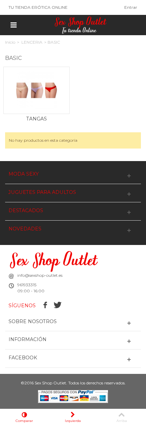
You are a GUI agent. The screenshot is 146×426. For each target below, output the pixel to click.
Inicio (10, 42)
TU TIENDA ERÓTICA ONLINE (38, 7)
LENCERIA (31, 42)
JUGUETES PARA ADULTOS (42, 192)
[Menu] (13, 25)
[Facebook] (45, 305)
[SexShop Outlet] (81, 24)
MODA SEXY (23, 174)
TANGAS (36, 118)
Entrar (130, 7)
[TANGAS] (36, 90)
